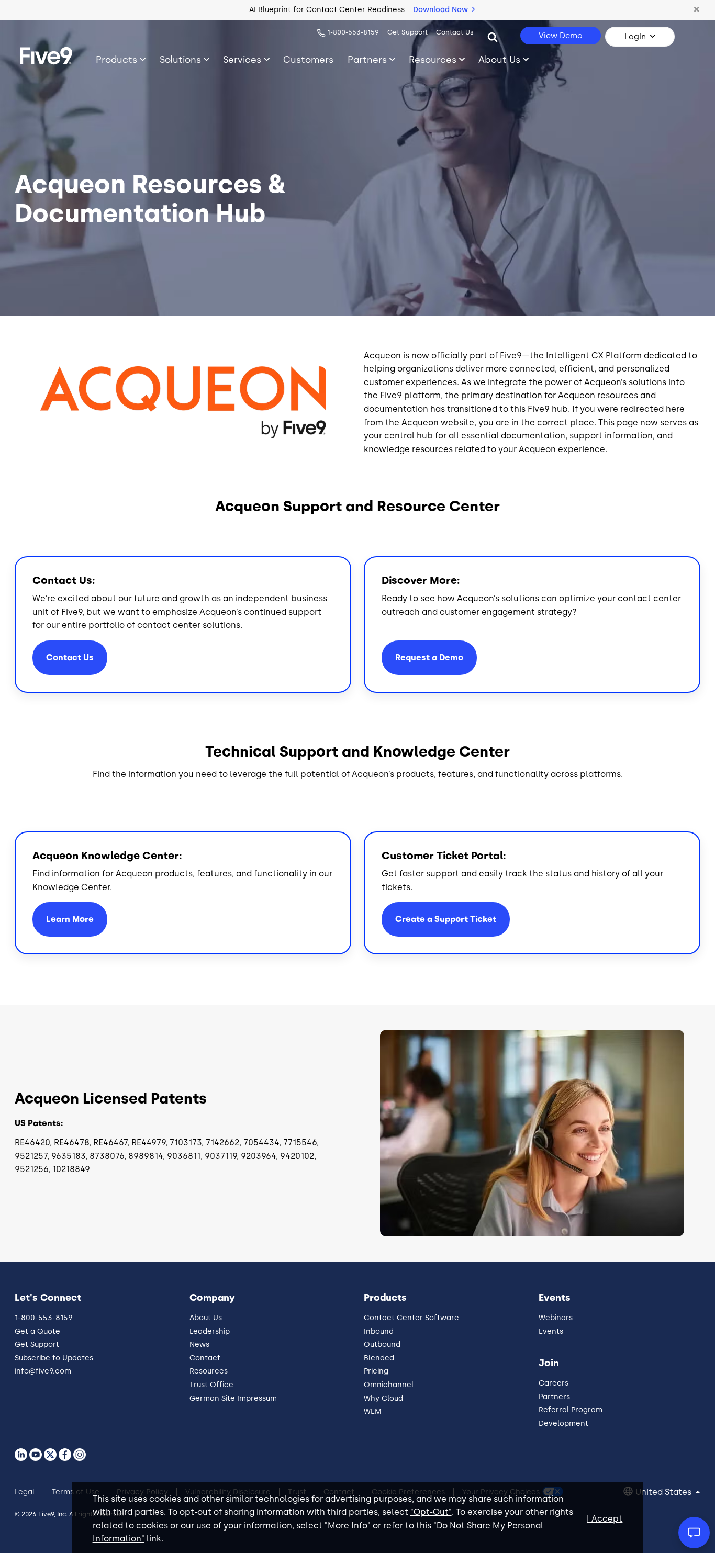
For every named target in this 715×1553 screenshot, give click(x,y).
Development (563, 1423)
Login (635, 36)
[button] (696, 10)
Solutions (180, 59)
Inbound (379, 1331)
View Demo (561, 35)
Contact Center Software (411, 1317)
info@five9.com (43, 1371)
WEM (373, 1411)
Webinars (556, 1317)
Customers (308, 59)
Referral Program (570, 1409)
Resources (432, 59)
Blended (379, 1358)
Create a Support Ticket (445, 919)
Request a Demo (429, 657)
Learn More (70, 919)
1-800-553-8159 (353, 32)
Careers (553, 1383)
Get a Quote (37, 1331)
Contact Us (455, 32)
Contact (204, 1358)
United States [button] (664, 1492)
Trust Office (211, 1384)
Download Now (441, 9)
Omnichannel (389, 1384)
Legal (25, 1492)
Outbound (382, 1344)
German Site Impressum (233, 1398)
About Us (499, 59)
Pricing (376, 1371)
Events (551, 1331)
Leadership (209, 1331)
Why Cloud (383, 1398)
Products (116, 59)
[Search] (493, 37)
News (199, 1344)
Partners (367, 59)
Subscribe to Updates (54, 1358)
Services (242, 59)
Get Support (407, 32)
